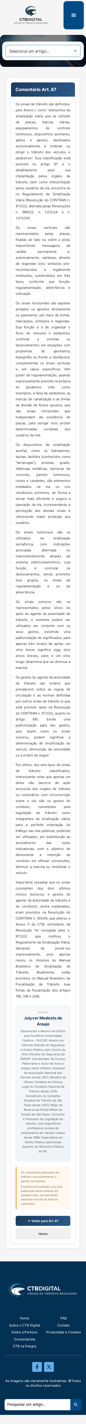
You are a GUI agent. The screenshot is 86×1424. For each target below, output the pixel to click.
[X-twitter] (49, 1367)
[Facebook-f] (37, 1367)
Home (43, 1234)
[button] (73, 15)
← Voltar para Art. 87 (43, 1221)
